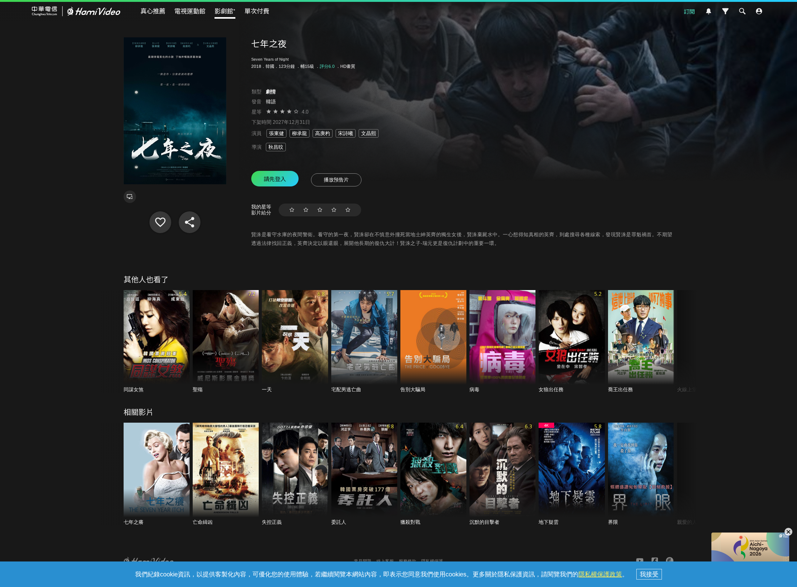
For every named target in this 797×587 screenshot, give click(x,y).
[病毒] (502, 341)
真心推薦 (152, 10)
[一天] (295, 341)
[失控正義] (295, 474)
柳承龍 (299, 133)
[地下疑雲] (572, 474)
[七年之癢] (157, 474)
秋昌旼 (275, 147)
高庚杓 (322, 133)
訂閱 (689, 11)
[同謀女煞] (157, 341)
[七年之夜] (160, 222)
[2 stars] (306, 210)
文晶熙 (368, 133)
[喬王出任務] (641, 341)
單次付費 (256, 10)
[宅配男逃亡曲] (364, 341)
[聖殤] (226, 341)
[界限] (641, 474)
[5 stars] (348, 210)
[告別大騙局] (433, 341)
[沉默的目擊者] (502, 474)
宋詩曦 (345, 133)
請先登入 (275, 179)
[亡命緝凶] (226, 474)
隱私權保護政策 (600, 574)
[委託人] (364, 474)
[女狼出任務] (572, 341)
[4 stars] (334, 210)
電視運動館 (189, 10)
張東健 (276, 133)
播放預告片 (336, 179)
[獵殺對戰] (433, 474)
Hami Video (76, 11)
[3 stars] (320, 210)
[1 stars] (292, 210)
